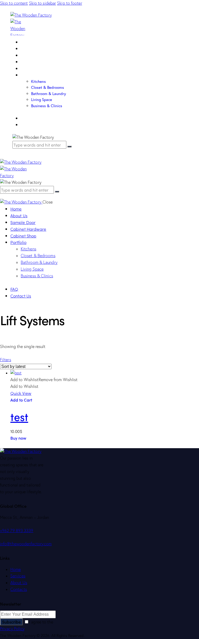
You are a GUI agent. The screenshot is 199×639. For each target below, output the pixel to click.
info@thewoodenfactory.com (26, 543)
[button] (5, 359)
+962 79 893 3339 (16, 530)
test (19, 416)
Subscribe (11, 622)
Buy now (18, 438)
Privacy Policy (12, 628)
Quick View (20, 393)
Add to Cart (21, 400)
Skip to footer (69, 3)
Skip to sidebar (42, 3)
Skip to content (14, 3)
